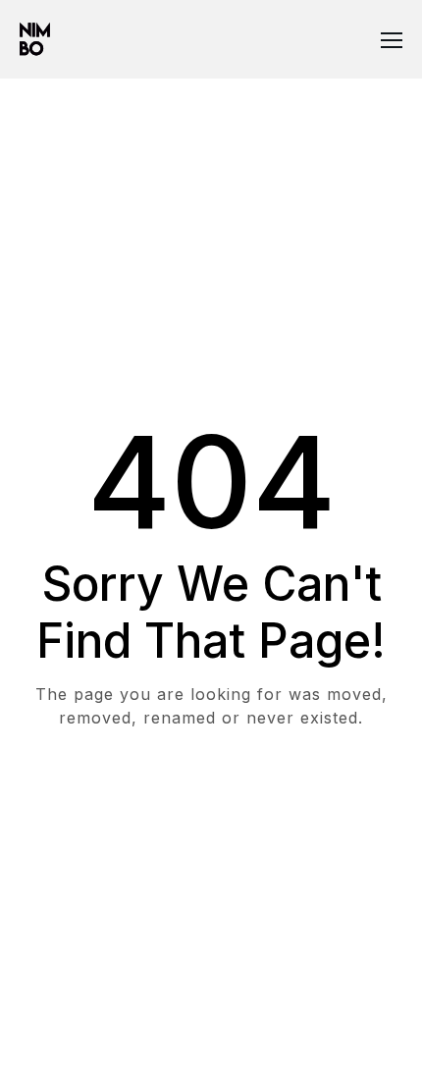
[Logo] (35, 39)
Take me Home (211, 796)
